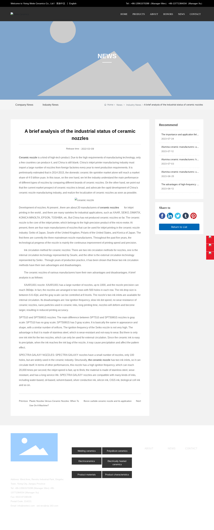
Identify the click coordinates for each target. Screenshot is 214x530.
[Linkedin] (170, 216)
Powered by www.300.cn (182, 525)
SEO (197, 525)
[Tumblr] (186, 216)
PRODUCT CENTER (88, 437)
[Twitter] (178, 216)
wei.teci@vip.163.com (47, 505)
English (72, 3)
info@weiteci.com (26, 505)
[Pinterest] (193, 216)
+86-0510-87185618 (32, 472)
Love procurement (36, 513)
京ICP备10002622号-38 (153, 525)
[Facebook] (162, 216)
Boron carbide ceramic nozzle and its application (108, 401)
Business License (73, 525)
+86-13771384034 (177, 3)
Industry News (133, 104)
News (119, 104)
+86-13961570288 (140, 3)
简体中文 (60, 3)
